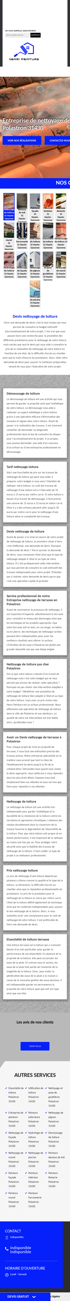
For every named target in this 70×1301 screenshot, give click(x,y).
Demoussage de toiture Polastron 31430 (55, 1140)
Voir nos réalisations (22, 140)
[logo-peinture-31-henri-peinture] (24, 51)
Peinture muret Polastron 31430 (13, 1200)
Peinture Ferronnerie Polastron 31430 (34, 1200)
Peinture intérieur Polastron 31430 (33, 1180)
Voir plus (35, 1046)
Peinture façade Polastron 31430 (13, 1180)
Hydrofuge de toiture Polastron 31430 (35, 1140)
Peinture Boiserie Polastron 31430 (53, 1180)
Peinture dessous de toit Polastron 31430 (56, 1160)
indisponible (15, 16)
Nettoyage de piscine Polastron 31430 (35, 1160)
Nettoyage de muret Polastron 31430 (15, 1160)
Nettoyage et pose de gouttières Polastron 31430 (55, 1097)
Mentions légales (50, 1296)
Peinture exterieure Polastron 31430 (34, 1119)
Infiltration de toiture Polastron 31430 (35, 1095)
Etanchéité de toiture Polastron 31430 (16, 1095)
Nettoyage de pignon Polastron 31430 (55, 1119)
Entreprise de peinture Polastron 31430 (15, 1119)
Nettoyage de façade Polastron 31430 (15, 1140)
